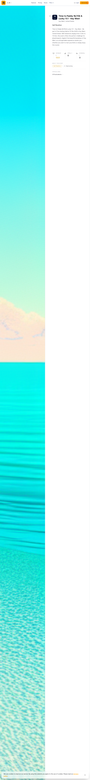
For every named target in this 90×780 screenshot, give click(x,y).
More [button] (50, 3)
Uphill (69, 53)
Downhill (82, 53)
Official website (56, 74)
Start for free (84, 2)
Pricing (40, 3)
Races (45, 3)
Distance (58, 53)
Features (33, 3)
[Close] (85, 775)
